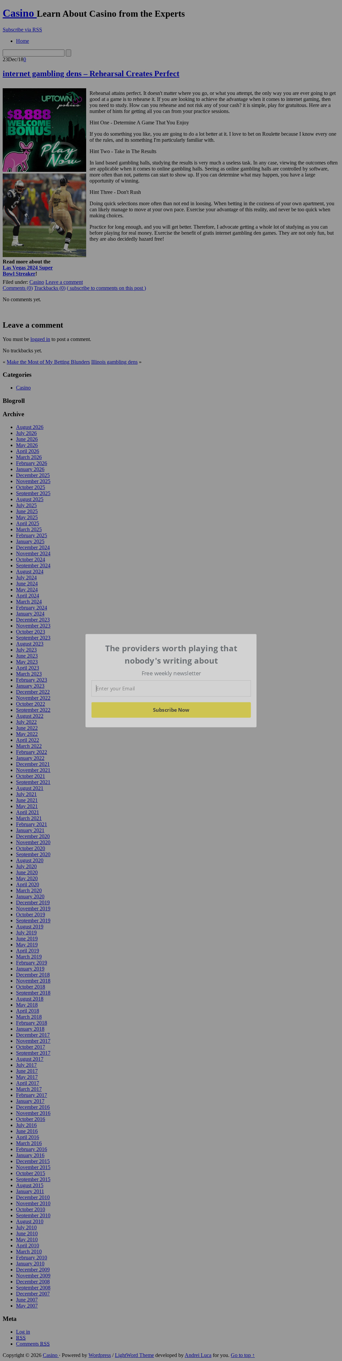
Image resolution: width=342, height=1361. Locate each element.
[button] (171, 654)
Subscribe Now (171, 709)
